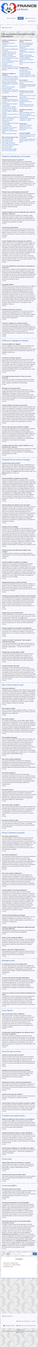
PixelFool (28, 1331)
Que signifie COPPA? (7, 65)
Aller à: (8, 1253)
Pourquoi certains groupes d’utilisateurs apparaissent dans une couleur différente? (26, 56)
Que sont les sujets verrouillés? (9, 149)
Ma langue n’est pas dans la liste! (10, 82)
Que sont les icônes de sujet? (9, 150)
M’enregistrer (12, 18)
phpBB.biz (19, 1331)
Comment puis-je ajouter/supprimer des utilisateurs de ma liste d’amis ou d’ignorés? (27, 86)
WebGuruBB (19, 1332)
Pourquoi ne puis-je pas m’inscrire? (10, 66)
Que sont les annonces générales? (10, 144)
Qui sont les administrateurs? (26, 43)
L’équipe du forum (10, 1325)
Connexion (32, 21)
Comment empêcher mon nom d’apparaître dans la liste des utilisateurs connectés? (9, 53)
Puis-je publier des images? (8, 143)
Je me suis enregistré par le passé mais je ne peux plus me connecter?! (10, 62)
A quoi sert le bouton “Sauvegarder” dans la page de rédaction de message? (9, 128)
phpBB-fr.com (12, 1331)
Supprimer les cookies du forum (27, 1325)
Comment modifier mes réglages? (10, 76)
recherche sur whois (7, 1229)
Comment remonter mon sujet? (9, 133)
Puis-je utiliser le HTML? (7, 140)
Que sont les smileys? (7, 141)
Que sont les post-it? (7, 147)
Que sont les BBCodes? (7, 138)
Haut (5, 171)
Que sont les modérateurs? (25, 44)
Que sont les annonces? (8, 146)
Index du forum (31, 18)
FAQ (20, 18)
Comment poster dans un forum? (10, 99)
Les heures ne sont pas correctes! (10, 78)
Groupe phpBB (20, 1192)
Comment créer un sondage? (9, 106)
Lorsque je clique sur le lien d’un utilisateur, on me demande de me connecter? (10, 91)
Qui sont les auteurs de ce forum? (27, 134)
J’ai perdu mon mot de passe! (9, 56)
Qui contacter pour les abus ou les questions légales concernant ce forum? (27, 141)
